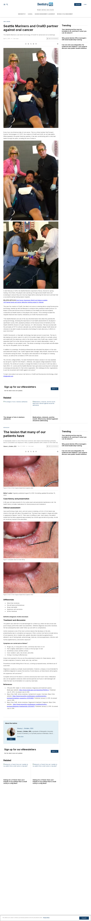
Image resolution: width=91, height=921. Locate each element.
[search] (7, 4)
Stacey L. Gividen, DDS (9, 446)
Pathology (6, 427)
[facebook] (26, 44)
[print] (57, 44)
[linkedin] (28, 44)
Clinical (30, 14)
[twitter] (31, 44)
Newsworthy (22, 14)
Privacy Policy (46, 917)
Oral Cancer (6, 21)
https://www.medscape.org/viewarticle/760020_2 (34, 690)
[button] (4, 4)
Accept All (84, 918)
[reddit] (33, 44)
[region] (45, 918)
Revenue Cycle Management (65, 14)
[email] (36, 44)
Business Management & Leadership (45, 14)
